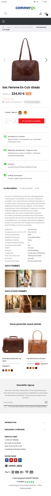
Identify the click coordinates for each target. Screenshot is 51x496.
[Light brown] (25, 112)
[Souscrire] (45, 403)
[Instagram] (20, 460)
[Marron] (20, 112)
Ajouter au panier (32, 121)
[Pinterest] (15, 460)
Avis (37, 188)
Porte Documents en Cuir (11, 363)
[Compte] (40, 13)
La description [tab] (10, 188)
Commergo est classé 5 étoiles (25, 478)
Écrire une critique (32, 102)
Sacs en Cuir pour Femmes (36, 361)
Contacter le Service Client (15, 449)
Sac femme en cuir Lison (36, 358)
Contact (4, 1)
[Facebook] (7, 460)
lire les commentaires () (12, 102)
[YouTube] (11, 460)
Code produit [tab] (26, 188)
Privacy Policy (41, 406)
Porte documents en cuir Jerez (11, 360)
